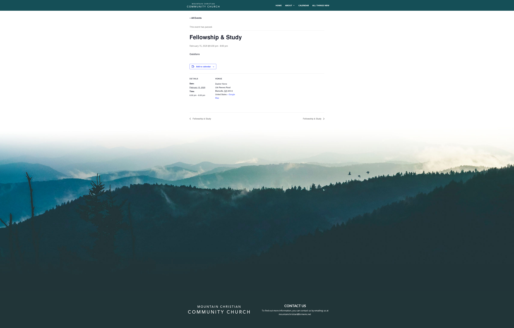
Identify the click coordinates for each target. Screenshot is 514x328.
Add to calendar (203, 66)
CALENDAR (303, 5)
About (288, 5)
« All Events (196, 17)
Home (279, 5)
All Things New (320, 5)
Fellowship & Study (201, 118)
